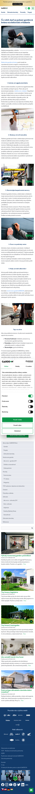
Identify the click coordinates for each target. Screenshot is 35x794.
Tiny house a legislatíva (9, 592)
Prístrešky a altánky (8, 493)
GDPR (3, 753)
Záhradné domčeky (12, 12)
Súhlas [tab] (6, 366)
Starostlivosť (7, 515)
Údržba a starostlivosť (10, 464)
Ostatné (5, 490)
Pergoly (30, 12)
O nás (2, 765)
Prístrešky (23, 12)
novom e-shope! (17, 4)
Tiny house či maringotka (10, 625)
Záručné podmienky (6, 758)
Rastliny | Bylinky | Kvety (10, 511)
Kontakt (3, 762)
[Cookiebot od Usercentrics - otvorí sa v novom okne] (25, 361)
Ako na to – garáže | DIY (10, 461)
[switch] (30, 401)
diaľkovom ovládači (21, 91)
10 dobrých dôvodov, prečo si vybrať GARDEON (14, 767)
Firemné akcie (7, 475)
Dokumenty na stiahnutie (8, 748)
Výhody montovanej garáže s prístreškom (16, 556)
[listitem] (7, 715)
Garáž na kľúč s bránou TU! (17, 435)
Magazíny (6, 482)
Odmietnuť (17, 431)
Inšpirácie (6, 507)
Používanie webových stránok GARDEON (12, 756)
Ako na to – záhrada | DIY (10, 500)
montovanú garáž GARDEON (15, 291)
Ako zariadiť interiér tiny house (12, 657)
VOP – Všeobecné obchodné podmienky (12, 751)
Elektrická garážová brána (9, 62)
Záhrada (5, 497)
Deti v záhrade (8, 504)
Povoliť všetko (17, 419)
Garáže (3, 12)
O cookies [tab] (29, 366)
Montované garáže (8, 457)
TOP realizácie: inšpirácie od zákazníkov (14, 486)
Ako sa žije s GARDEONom (10, 443)
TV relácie (6, 479)
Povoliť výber (17, 425)
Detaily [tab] (17, 366)
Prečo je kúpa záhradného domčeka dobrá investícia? (16, 691)
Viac (24, 564)
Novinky (5, 472)
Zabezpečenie (7, 468)
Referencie (6, 522)
